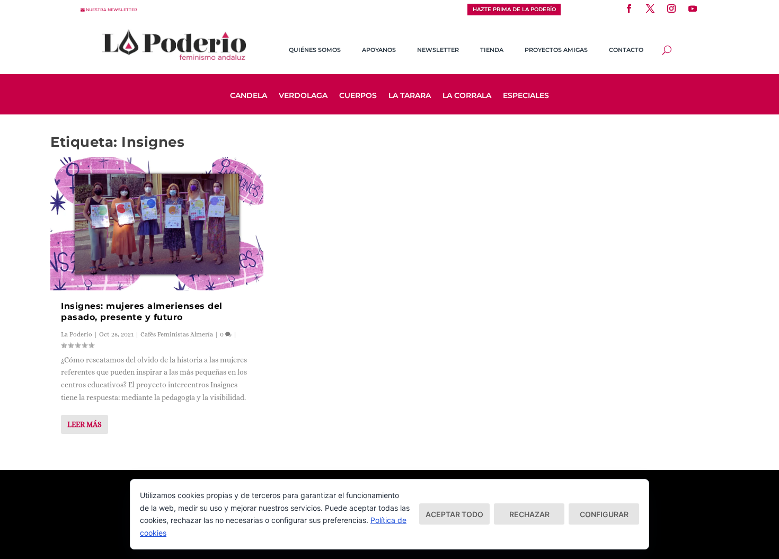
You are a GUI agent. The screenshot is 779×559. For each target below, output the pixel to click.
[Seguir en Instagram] (671, 8)
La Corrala (466, 96)
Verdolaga (303, 96)
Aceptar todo (454, 514)
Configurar (604, 514)
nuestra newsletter (111, 9)
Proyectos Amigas (556, 50)
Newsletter (438, 50)
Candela (248, 96)
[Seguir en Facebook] (629, 8)
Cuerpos (358, 96)
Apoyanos (379, 50)
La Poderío (76, 334)
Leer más (84, 424)
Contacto (626, 50)
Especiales (526, 96)
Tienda (491, 50)
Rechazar (529, 514)
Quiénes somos (315, 50)
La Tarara (409, 96)
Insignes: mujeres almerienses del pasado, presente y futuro (142, 311)
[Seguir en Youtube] (692, 8)
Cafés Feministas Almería (176, 334)
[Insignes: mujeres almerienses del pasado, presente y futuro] (156, 223)
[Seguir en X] (650, 8)
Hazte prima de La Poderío (514, 9)
